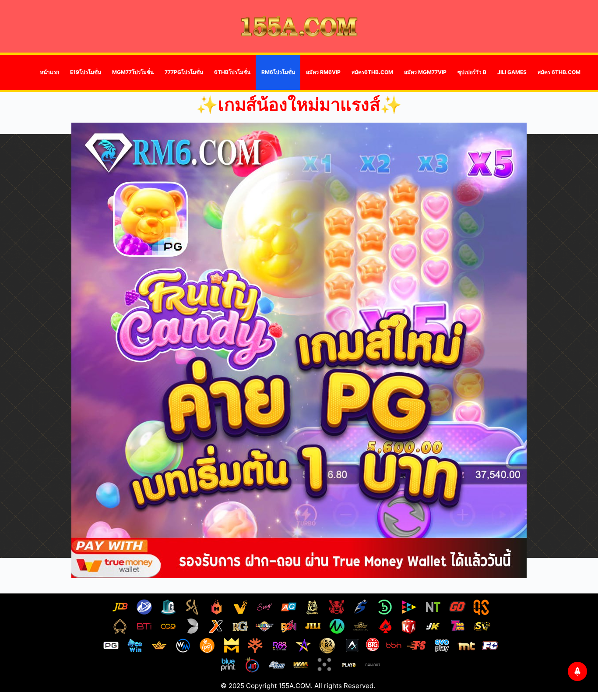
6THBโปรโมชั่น (232, 72)
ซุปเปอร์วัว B (471, 72)
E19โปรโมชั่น (85, 72)
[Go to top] (577, 671)
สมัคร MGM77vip (425, 72)
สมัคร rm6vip (323, 72)
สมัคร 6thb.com (559, 72)
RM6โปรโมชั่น (278, 72)
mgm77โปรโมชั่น (133, 72)
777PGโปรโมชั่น (184, 72)
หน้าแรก (49, 72)
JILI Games (512, 72)
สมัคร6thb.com (372, 72)
